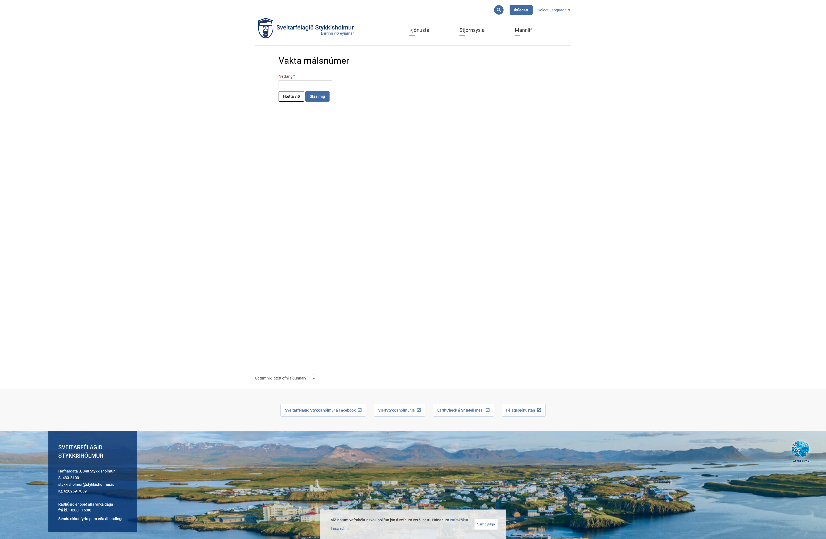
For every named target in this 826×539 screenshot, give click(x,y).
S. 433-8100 (68, 477)
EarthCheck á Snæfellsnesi (460, 410)
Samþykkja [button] (486, 524)
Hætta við (291, 96)
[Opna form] (314, 378)
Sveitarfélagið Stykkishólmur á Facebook (320, 410)
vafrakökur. (459, 520)
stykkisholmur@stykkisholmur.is (86, 484)
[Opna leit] (499, 10)
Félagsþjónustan (520, 410)
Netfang (286, 76)
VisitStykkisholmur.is (396, 410)
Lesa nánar (340, 528)
